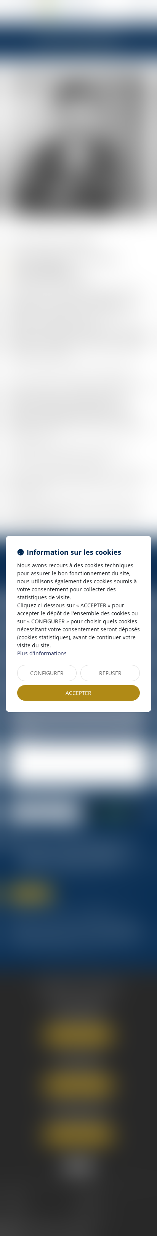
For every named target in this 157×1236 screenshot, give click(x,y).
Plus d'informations (42, 653)
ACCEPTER (78, 692)
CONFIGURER (47, 673)
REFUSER (110, 673)
